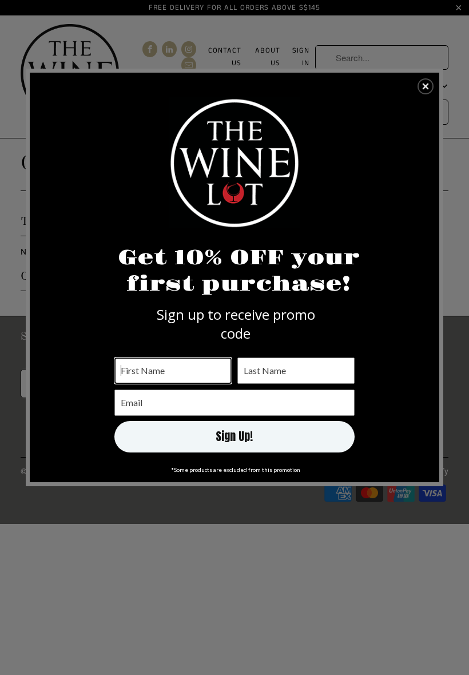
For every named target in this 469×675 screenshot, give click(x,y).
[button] (425, 86)
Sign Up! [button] (234, 436)
